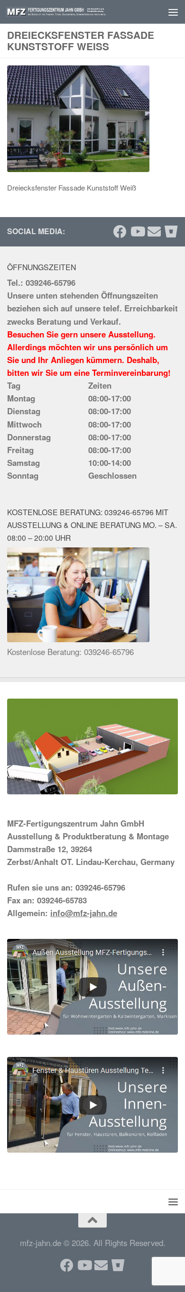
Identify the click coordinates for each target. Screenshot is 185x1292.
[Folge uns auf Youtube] (137, 231)
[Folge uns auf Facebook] (120, 231)
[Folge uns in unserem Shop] (171, 231)
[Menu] (173, 12)
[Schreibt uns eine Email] (154, 231)
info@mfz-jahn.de (83, 913)
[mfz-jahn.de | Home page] (72, 12)
